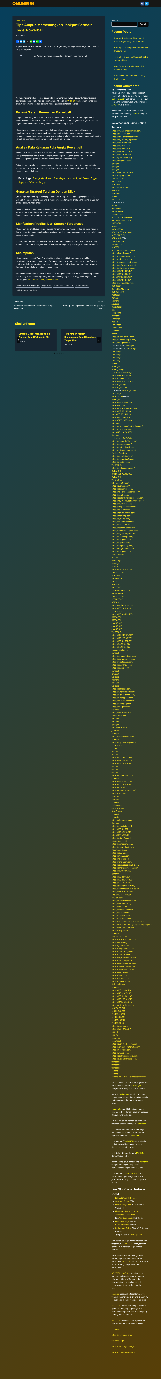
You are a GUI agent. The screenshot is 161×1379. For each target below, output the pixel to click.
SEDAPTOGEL (117, 205)
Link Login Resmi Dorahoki (126, 1211)
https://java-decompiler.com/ (124, 408)
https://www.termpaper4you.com (126, 131)
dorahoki (115, 435)
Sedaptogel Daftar (119, 387)
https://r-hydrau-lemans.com (124, 957)
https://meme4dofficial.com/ (123, 441)
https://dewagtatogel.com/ (123, 659)
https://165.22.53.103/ (121, 904)
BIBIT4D (114, 226)
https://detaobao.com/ (121, 689)
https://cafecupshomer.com (123, 939)
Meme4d (115, 301)
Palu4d (114, 322)
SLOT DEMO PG (118, 235)
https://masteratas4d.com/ (123, 459)
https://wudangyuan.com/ (122, 605)
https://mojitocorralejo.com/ (123, 742)
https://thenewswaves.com (123, 966)
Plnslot (114, 334)
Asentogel (115, 319)
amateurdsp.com (118, 716)
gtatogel (115, 164)
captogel (115, 734)
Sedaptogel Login (119, 384)
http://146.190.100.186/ (121, 432)
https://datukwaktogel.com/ (123, 450)
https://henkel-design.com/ (123, 513)
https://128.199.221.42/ (121, 271)
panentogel (116, 560)
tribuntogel (116, 423)
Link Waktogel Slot (123, 1204)
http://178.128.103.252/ (121, 277)
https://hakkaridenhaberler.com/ (125, 492)
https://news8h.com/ (120, 510)
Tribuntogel (116, 352)
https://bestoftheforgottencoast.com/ (127, 498)
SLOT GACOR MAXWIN (121, 217)
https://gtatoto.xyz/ (119, 1026)
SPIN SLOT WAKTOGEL (121, 474)
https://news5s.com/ (120, 913)
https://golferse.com (120, 945)
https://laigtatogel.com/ (121, 820)
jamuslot (115, 674)
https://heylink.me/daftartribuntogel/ (127, 501)
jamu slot (115, 817)
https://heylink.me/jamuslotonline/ (43, 280)
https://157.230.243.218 (121, 1002)
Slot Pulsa (115, 193)
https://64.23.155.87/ (120, 644)
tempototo (116, 1062)
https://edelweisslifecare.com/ (124, 1056)
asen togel (116, 1041)
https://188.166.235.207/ (122, 614)
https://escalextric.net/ (121, 525)
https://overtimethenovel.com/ (124, 1044)
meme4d (115, 680)
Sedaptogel (116, 307)
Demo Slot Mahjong (120, 289)
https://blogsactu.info (120, 981)
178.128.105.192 (118, 1014)
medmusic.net (117, 554)
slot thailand (116, 611)
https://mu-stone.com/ (121, 1050)
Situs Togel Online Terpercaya (28, 285)
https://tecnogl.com (120, 978)
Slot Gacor (116, 286)
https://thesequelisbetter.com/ (124, 262)
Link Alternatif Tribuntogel (126, 1198)
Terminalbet (116, 328)
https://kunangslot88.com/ (123, 692)
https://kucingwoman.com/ (123, 695)
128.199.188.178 (118, 1020)
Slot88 (114, 363)
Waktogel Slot (136, 1235)
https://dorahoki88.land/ (122, 910)
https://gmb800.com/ (120, 856)
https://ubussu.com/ (120, 378)
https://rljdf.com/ (118, 793)
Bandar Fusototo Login (121, 220)
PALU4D (115, 581)
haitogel (115, 1071)
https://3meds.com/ (120, 1053)
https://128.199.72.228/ (121, 504)
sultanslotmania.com (120, 590)
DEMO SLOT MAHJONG (122, 232)
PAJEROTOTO (117, 578)
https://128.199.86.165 (121, 143)
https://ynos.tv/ (118, 787)
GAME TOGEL (20, 20)
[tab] (54, 353)
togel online (46, 285)
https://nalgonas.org (120, 859)
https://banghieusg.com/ (122, 546)
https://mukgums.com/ (121, 539)
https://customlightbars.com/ (124, 1059)
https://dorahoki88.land (121, 954)
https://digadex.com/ (120, 462)
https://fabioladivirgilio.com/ (123, 340)
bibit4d (114, 1032)
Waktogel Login (118, 369)
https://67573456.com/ (121, 420)
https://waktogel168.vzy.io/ (123, 283)
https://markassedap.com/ (123, 468)
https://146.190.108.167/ (122, 892)
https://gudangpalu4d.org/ (123, 1352)
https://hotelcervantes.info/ (123, 528)
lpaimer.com (116, 805)
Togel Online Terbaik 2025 (63, 285)
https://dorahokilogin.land (122, 951)
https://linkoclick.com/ (121, 253)
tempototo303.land (120, 187)
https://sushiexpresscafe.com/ (132, 1077)
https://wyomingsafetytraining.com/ (127, 426)
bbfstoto (115, 557)
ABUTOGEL (116, 199)
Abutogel (115, 304)
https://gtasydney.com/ (121, 665)
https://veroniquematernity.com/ (125, 1047)
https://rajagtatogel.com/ (122, 662)
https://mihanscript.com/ (122, 537)
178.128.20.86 (117, 1023)
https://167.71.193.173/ (121, 907)
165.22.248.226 (118, 1011)
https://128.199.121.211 (121, 829)
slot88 (114, 748)
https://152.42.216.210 (121, 832)
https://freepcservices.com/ (123, 507)
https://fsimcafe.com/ (120, 916)
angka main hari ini (119, 650)
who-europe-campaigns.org (123, 250)
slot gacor (115, 1329)
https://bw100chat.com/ (122, 918)
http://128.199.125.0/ (120, 727)
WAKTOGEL (116, 181)
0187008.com (117, 247)
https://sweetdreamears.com (124, 963)
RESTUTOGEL (117, 214)
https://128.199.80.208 (121, 990)
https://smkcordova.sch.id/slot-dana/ (127, 921)
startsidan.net (117, 241)
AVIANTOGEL (117, 211)
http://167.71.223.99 (120, 835)
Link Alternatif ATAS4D (121, 438)
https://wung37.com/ (120, 343)
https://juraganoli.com (121, 161)
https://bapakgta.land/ (121, 175)
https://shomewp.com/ (121, 516)
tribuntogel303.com (120, 483)
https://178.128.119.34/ (121, 608)
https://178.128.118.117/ (121, 763)
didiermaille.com (118, 984)
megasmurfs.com (119, 936)
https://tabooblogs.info (121, 960)
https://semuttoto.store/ (122, 456)
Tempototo (116, 313)
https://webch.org (119, 942)
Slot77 (114, 196)
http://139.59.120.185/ (121, 895)
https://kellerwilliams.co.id (122, 1005)
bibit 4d (114, 1035)
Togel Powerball (82, 285)
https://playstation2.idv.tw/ (123, 886)
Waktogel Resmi (122, 1201)
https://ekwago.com (120, 972)
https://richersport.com (121, 862)
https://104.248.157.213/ (122, 635)
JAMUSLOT (116, 623)
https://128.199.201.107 (121, 996)
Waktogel (115, 295)
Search (114, 20)
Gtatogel (115, 310)
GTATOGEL (116, 208)
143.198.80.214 (118, 1008)
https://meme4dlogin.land (122, 847)
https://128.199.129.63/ (121, 402)
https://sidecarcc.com (121, 134)
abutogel (115, 1294)
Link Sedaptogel (122, 1221)
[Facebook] (142, 3)
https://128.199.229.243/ (122, 381)
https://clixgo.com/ (119, 930)
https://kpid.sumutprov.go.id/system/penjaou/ (131, 925)
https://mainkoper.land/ (121, 1335)
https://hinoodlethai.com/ (122, 522)
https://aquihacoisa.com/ (122, 775)
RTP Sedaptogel (122, 1225)
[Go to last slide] (18, 340)
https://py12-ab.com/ (120, 519)
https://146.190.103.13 (121, 993)
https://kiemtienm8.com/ (122, 844)
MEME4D (115, 190)
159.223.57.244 (118, 1017)
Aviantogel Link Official (125, 1215)
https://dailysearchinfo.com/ (123, 268)
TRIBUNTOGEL (118, 178)
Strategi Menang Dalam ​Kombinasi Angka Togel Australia (84, 305)
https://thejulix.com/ (120, 495)
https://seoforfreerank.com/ (123, 265)
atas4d (114, 566)
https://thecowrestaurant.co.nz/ (125, 889)
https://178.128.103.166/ (122, 569)
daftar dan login (131, 1173)
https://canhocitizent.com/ (122, 736)
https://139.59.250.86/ (121, 411)
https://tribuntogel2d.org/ (122, 1346)
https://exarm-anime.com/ (122, 337)
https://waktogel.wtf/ (120, 417)
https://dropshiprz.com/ (121, 429)
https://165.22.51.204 (120, 149)
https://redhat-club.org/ (121, 259)
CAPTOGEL (116, 223)
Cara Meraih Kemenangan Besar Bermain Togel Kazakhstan (33, 305)
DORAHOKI (116, 184)
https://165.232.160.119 (121, 999)
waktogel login (117, 1341)
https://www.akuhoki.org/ (122, 701)
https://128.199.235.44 (121, 146)
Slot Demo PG (117, 292)
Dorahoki (135, 114)
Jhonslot (115, 331)
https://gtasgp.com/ (120, 668)
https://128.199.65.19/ (121, 280)
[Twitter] (147, 3)
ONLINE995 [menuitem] (72, 101)
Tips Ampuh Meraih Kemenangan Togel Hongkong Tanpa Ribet (80, 337)
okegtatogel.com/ (119, 841)
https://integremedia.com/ (122, 548)
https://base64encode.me (122, 969)
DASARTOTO (117, 229)
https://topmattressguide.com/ (124, 531)
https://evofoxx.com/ (120, 486)
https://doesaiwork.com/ (122, 489)
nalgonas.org (117, 244)
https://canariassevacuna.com (124, 868)
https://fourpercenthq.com (122, 948)
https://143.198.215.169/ (122, 172)
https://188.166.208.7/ (121, 274)
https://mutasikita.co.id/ (121, 826)
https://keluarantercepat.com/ (124, 137)
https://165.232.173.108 (121, 152)
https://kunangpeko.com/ (122, 698)
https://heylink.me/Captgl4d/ (124, 140)
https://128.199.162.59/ (121, 641)
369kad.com (117, 898)
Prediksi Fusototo (119, 453)
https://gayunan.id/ (119, 853)
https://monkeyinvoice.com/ (123, 901)
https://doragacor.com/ (121, 444)
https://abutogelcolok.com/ (123, 447)
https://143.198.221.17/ (121, 405)
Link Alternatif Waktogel (121, 372)
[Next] (99, 340)
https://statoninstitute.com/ (123, 790)
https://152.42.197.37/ (121, 1029)
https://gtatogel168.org (121, 158)
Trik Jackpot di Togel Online (27, 290)
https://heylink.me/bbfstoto (123, 534)
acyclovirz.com (117, 808)
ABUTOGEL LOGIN (119, 1273)
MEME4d (140, 1153)
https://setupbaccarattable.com (125, 865)
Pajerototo (116, 316)
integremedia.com (119, 850)
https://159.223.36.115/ (121, 638)
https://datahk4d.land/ (121, 838)
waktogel (115, 563)
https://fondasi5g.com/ (121, 704)
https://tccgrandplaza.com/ (123, 256)
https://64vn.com (119, 975)
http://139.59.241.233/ (121, 414)
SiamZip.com (117, 811)
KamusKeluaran (118, 99)
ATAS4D (115, 105)
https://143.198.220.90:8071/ (124, 927)
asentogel (115, 1038)
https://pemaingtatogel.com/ (123, 656)
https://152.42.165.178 (121, 155)
